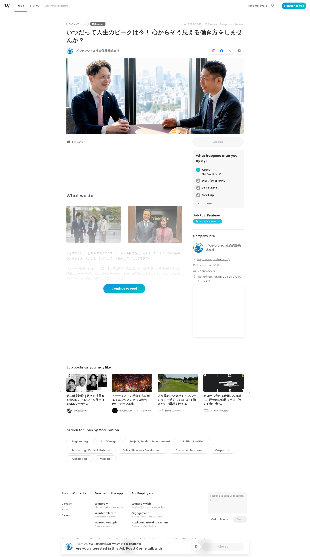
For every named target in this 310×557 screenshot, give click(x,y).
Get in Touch (219, 519)
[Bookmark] (239, 50)
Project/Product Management (150, 441)
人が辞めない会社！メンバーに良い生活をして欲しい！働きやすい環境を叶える (177, 400)
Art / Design (109, 441)
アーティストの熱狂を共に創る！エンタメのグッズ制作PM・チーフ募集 (131, 400)
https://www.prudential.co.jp (213, 259)
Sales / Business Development (143, 450)
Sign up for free (294, 6)
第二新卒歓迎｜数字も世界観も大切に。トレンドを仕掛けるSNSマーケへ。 (85, 400)
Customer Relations (189, 450)
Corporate (222, 450)
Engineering (80, 441)
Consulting (79, 459)
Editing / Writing (193, 441)
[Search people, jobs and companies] (272, 5)
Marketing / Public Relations (91, 450)
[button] (74, 493)
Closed (218, 142)
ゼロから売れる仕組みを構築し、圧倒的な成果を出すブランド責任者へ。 (222, 400)
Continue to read (124, 288)
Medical (105, 459)
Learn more (204, 203)
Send (240, 519)
